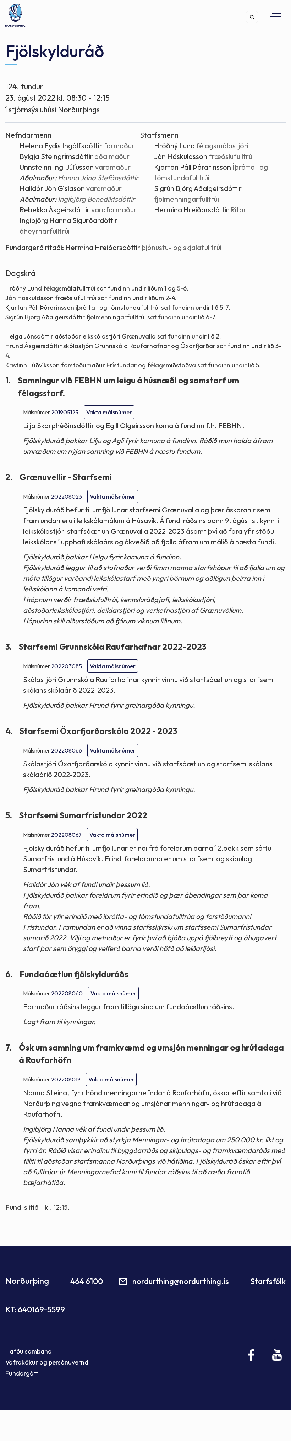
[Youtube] (277, 1354)
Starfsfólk (268, 1281)
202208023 (66, 496)
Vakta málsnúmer (109, 412)
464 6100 (86, 1281)
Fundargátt (21, 1373)
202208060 (67, 993)
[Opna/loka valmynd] (272, 16)
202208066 (66, 750)
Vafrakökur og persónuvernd (46, 1362)
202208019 (66, 1079)
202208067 (66, 834)
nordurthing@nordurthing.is (180, 1281)
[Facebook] (251, 1354)
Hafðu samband (28, 1351)
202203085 (66, 666)
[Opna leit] (252, 17)
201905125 (64, 412)
